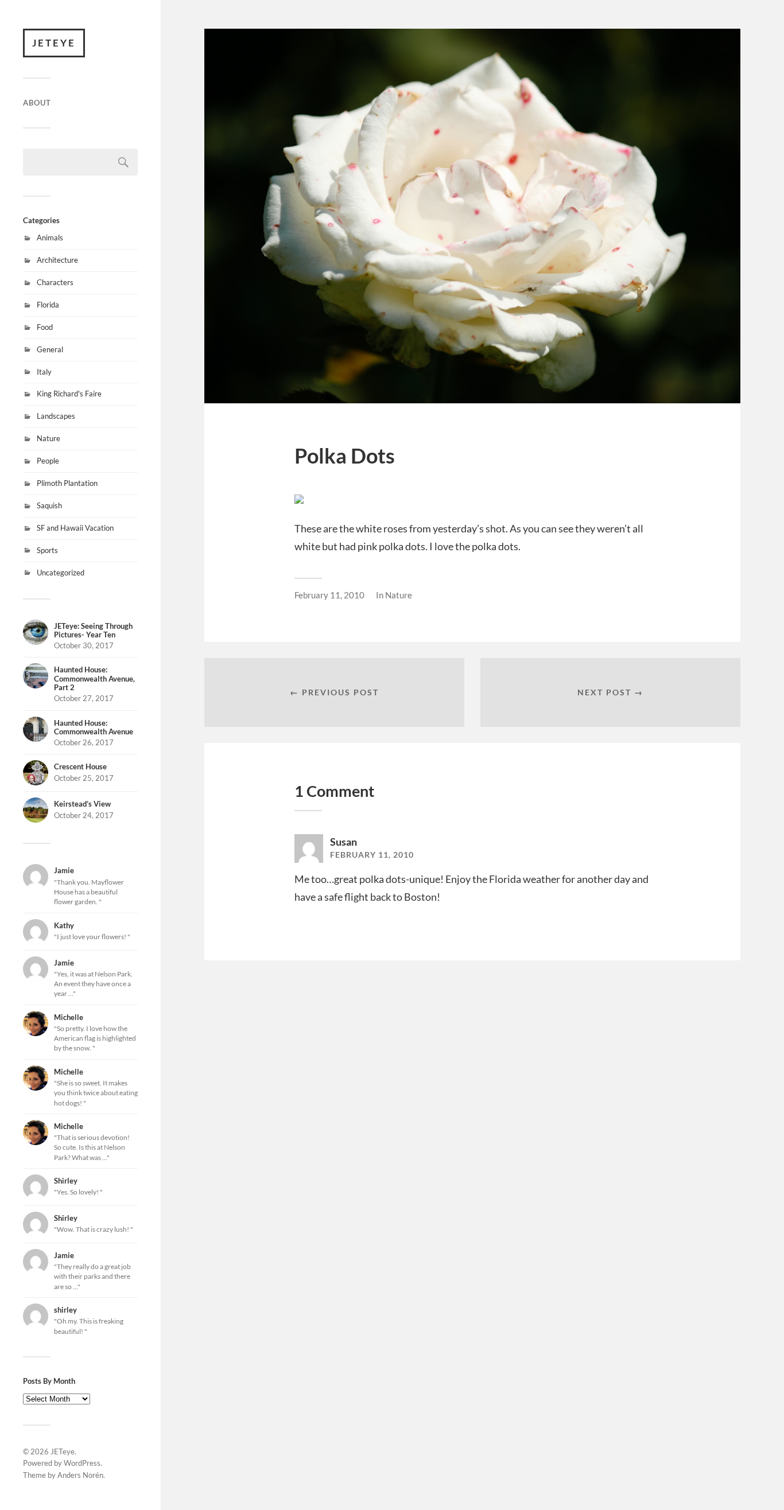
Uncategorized (60, 572)
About (37, 102)
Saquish (49, 505)
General (50, 349)
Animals (50, 237)
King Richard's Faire (69, 393)
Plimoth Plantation (67, 483)
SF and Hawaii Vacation (75, 527)
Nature (48, 438)
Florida (48, 304)
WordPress (82, 1463)
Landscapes (56, 416)
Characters (55, 282)
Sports (47, 550)
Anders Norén (80, 1475)
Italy (44, 371)
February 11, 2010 (329, 595)
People (48, 460)
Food (45, 327)
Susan (343, 841)
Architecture (57, 259)
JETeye (54, 43)
